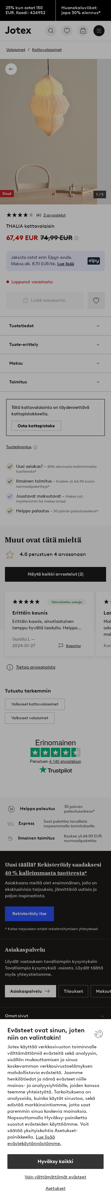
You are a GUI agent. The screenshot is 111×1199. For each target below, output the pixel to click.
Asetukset (56, 1188)
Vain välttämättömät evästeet (55, 1177)
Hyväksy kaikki (55, 1161)
